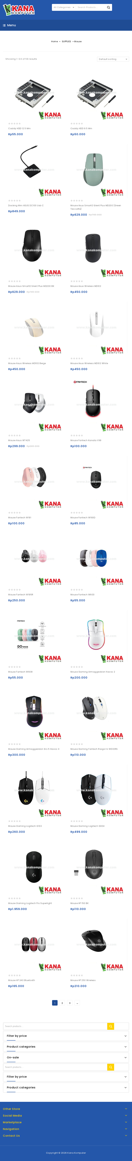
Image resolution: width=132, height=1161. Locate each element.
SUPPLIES (66, 41)
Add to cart (12, 136)
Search (110, 1026)
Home (54, 41)
